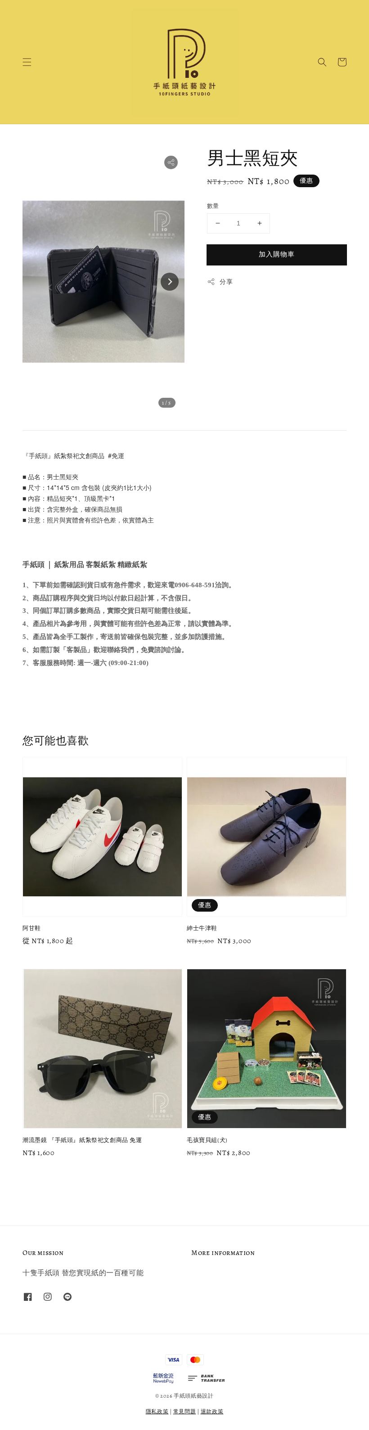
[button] (27, 62)
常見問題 (184, 1411)
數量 (213, 206)
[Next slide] (170, 282)
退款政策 (212, 1411)
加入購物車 (277, 254)
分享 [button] (226, 282)
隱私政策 (157, 1411)
